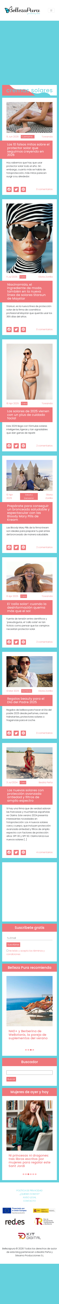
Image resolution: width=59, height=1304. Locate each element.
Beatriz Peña (46, 782)
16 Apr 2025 (12, 403)
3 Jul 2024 (11, 782)
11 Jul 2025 (11, 276)
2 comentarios (44, 445)
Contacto (29, 1201)
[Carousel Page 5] (33, 1174)
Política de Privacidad (29, 1190)
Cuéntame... (27, 136)
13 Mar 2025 (12, 691)
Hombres (26, 691)
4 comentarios (44, 852)
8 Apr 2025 (12, 596)
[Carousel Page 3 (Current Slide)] (31, 1050)
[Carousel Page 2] (28, 1050)
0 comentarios (44, 189)
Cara (22, 276)
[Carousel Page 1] (26, 1050)
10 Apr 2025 (9, 496)
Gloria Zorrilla (45, 276)
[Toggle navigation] (51, 10)
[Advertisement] (29, 51)
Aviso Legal (29, 1197)
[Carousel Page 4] (33, 1050)
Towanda (47, 136)
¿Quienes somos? (30, 1194)
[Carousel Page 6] (36, 1174)
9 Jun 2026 (12, 136)
